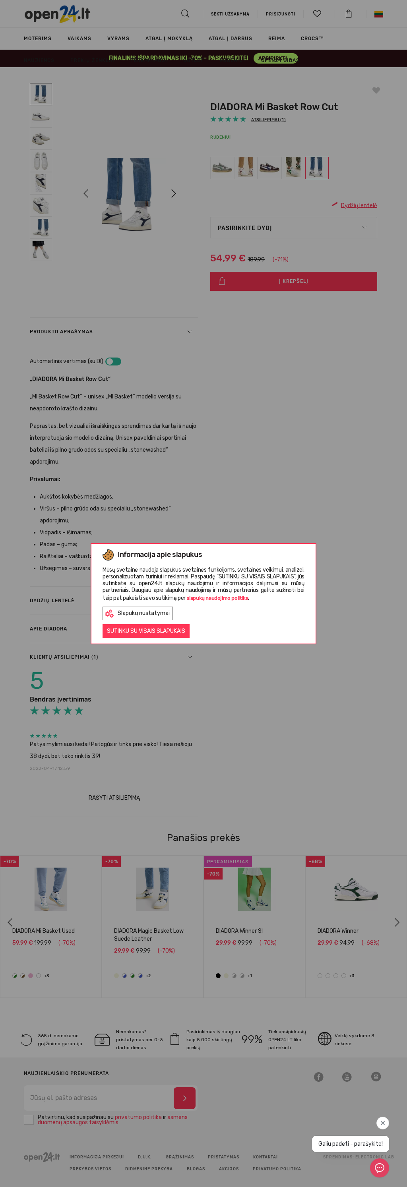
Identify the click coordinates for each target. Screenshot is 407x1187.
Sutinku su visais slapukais (146, 631)
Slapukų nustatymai (144, 613)
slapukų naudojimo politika (217, 598)
